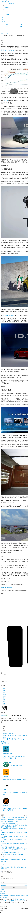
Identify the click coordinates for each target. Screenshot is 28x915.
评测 (4, 692)
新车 (4, 690)
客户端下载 (8, 895)
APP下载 (11, 4)
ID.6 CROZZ (12, 315)
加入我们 (18, 895)
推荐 (4, 689)
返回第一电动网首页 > (6, 587)
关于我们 (2, 895)
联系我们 (2, 892)
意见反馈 (2, 893)
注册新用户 (3, 885)
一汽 (4, 101)
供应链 (4, 694)
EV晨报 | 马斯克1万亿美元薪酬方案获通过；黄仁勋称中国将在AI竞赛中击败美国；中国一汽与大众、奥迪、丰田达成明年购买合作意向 (14, 819)
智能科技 (5, 696)
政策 (4, 698)
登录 (14, 887)
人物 (4, 700)
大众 (7, 101)
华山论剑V (8, 50)
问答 (4, 703)
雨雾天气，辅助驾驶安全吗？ (9, 823)
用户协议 (23, 895)
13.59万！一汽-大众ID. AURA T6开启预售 (12, 854)
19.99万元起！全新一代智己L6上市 (11, 852)
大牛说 (6, 33)
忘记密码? (24, 885)
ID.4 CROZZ (5, 315)
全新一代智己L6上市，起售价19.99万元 (12, 847)
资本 (4, 701)
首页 (2, 33)
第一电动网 (15, 899)
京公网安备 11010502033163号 (16, 901)
